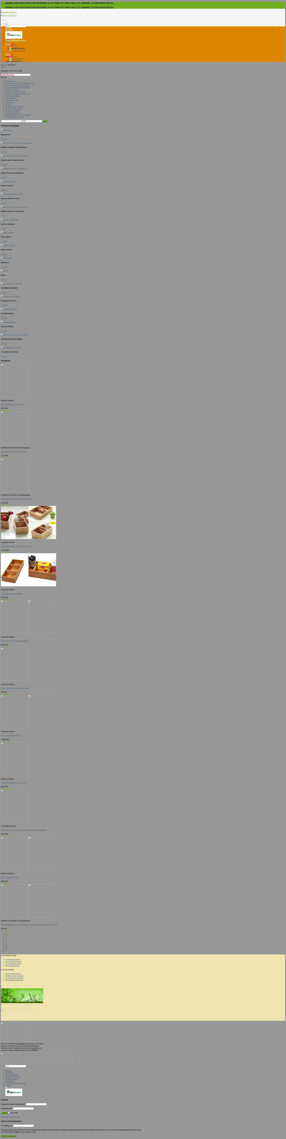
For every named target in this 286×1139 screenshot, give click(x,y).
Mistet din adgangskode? (10, 1117)
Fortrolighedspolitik (13, 964)
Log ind (4, 1113)
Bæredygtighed (11, 32)
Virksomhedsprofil (12, 966)
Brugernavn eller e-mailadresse (13, 1104)
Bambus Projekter (13, 34)
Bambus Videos (11, 36)
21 (6, 949)
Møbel (8, 104)
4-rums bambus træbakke (11, 735)
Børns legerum (11, 98)
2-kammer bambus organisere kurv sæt (16, 546)
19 (6, 945)
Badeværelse (10, 81)
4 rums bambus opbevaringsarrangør (15, 688)
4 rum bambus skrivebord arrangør (14, 641)
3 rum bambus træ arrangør (11, 593)
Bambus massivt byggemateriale (17, 85)
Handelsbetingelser (12, 959)
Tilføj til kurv (6, 410)
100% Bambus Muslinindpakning (13, 451)
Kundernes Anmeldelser (14, 978)
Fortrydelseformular (13, 973)
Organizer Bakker (12, 113)
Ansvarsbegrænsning (13, 961)
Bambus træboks (12, 89)
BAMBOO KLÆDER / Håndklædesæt (20, 83)
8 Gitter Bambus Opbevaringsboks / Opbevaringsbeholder (23, 830)
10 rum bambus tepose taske (12, 404)
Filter (44, 121)
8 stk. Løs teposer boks (10, 877)
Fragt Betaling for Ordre (15, 40)
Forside (8, 27)
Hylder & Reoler (11, 100)
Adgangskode (7, 1108)
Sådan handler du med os (14, 976)
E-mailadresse (7, 1125)
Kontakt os (10, 38)
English (20, 48)
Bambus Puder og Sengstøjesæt (17, 87)
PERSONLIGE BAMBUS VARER (17, 115)
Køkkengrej (9, 102)
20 (6, 947)
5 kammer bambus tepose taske (13, 783)
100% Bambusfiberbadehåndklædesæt (16, 499)
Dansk (8, 44)
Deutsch (21, 50)
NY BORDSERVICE (12, 111)
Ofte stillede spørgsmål (14, 980)
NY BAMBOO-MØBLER (15, 106)
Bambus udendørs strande (15, 91)
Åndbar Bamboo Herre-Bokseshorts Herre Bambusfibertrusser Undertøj (29, 925)
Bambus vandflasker (13, 96)
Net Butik (9, 30)
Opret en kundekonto (8, 1136)
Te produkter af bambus (14, 117)
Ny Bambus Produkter (14, 108)
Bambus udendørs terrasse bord (17, 94)
